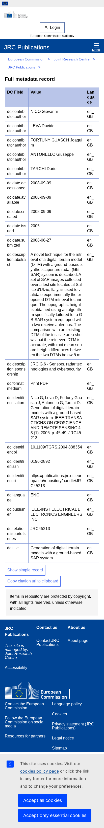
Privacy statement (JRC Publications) (73, 726)
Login (55, 27)
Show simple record (25, 570)
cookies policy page (39, 771)
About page (78, 640)
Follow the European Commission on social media (24, 722)
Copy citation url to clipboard (32, 581)
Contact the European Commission (24, 706)
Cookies (59, 714)
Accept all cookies (42, 800)
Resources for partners (25, 736)
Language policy (67, 704)
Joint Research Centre (72, 59)
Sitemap (59, 748)
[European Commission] (52, 14)
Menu (96, 50)
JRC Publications (21, 67)
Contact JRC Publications (47, 642)
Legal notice (63, 738)
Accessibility (16, 667)
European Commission (26, 59)
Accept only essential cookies (54, 815)
